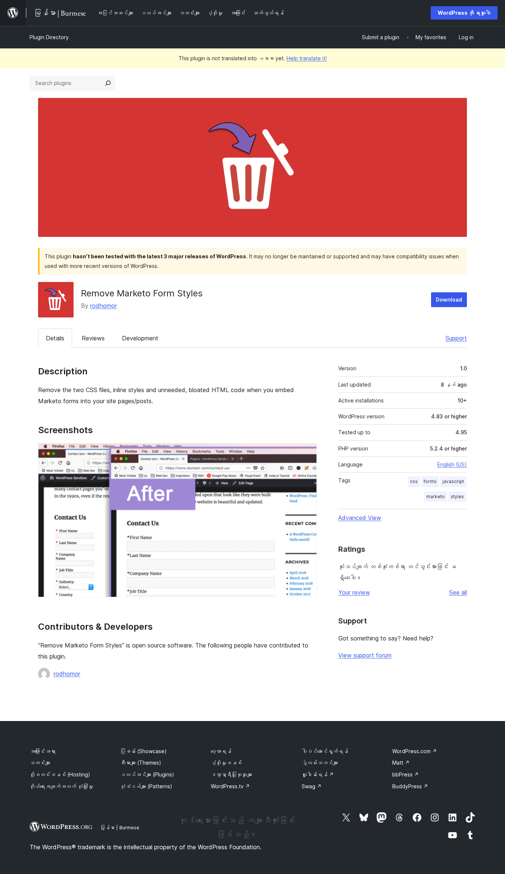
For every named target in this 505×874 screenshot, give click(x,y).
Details (55, 338)
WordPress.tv (230, 786)
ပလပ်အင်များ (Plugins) (147, 774)
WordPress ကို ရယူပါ (464, 13)
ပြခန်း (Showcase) (143, 751)
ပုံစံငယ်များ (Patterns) (146, 786)
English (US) (452, 464)
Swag (312, 786)
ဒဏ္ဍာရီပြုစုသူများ (231, 774)
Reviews (93, 338)
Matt (401, 762)
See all (458, 592)
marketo (435, 496)
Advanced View (359, 517)
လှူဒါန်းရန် (318, 774)
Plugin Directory (49, 37)
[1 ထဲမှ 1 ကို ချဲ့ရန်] (307, 453)
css (414, 481)
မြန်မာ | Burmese (119, 827)
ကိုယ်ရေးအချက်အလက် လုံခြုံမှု (61, 786)
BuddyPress (410, 786)
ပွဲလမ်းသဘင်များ (320, 762)
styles (457, 496)
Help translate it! (307, 58)
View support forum (365, 655)
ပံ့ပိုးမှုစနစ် (226, 762)
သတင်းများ (40, 762)
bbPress (405, 774)
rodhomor (103, 305)
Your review (354, 592)
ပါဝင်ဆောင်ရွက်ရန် (325, 751)
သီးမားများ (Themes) (140, 762)
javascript (453, 481)
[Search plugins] (108, 83)
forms (430, 481)
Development (140, 338)
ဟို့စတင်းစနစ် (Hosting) (60, 774)
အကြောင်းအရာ (42, 751)
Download (449, 299)
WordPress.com (414, 751)
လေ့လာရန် (221, 751)
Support (456, 338)
